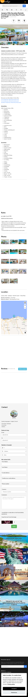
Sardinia (15, 607)
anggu (19, 588)
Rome (4, 571)
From (2, 432)
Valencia (15, 573)
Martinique (23, 540)
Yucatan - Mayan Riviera (11, 544)
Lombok (6, 589)
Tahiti (13, 545)
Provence (7, 573)
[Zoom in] (25, 305)
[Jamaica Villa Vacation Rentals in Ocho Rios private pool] (14, 33)
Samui (23, 587)
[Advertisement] (14, 195)
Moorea (17, 545)
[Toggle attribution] (25, 333)
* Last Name (4, 467)
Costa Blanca (16, 610)
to (2, 438)
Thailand (6, 540)
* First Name (4, 461)
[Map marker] (14, 316)
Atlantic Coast (12, 606)
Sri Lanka (18, 544)
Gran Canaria (21, 609)
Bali (3, 540)
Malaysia (10, 589)
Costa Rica (12, 620)
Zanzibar (22, 618)
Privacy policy (11, 684)
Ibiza (21, 606)
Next (25, 32)
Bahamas (10, 541)
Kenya (5, 621)
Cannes (15, 571)
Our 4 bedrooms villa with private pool (10, 99)
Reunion (3, 544)
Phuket (8, 588)
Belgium (11, 573)
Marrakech (6, 620)
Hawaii (16, 555)
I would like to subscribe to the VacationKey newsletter (12, 513)
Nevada (11, 557)
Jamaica (14, 541)
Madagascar (17, 618)
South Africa (11, 618)
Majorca (24, 606)
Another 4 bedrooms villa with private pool (11, 102)
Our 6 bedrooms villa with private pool (10, 101)
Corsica (11, 607)
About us (3, 670)
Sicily (18, 607)
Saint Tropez (22, 571)
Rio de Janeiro (5, 618)
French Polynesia (8, 545)
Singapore (11, 591)
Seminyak (15, 588)
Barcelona (20, 573)
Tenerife (5, 609)
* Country (3, 489)
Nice (18, 571)
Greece (3, 607)
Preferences (14, 692)
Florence (8, 571)
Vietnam (22, 589)
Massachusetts (22, 555)
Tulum (18, 620)
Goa (15, 589)
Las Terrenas (23, 544)
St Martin (10, 540)
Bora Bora (21, 545)
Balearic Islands (11, 542)
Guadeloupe (5, 541)
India (13, 589)
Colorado (16, 557)
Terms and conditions (6, 672)
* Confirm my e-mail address (8, 478)
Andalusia (22, 610)
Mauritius (17, 542)
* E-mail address (5, 472)
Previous (2, 32)
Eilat (16, 620)
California (5, 555)
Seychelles (21, 542)
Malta (25, 607)
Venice (11, 571)
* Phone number (5, 483)
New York (9, 555)
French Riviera (5, 606)
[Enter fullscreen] (25, 302)
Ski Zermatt (14, 621)
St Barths (15, 540)
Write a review (22, 369)
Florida (18, 540)
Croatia (21, 607)
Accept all (14, 688)
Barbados (19, 541)
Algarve (5, 610)
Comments (4, 494)
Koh (21, 587)
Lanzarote (9, 609)
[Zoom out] (25, 308)
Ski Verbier (9, 621)
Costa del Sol (10, 610)
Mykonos (7, 607)
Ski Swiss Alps (21, 621)
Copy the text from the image (8, 517)
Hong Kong (16, 591)
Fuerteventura (15, 609)
